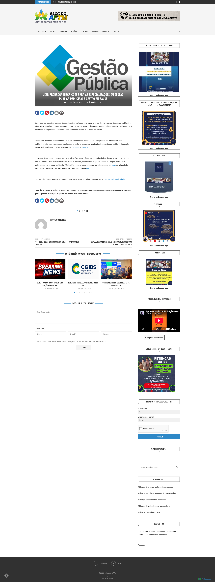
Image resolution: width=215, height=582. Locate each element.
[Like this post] (79, 211)
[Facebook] (176, 2)
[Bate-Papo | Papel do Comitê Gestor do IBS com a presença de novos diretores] (83, 269)
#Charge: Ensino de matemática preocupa (155, 487)
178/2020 (75, 147)
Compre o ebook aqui (154, 338)
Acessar (141, 545)
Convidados (41, 31)
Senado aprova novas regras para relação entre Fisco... (50, 284)
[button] (53, 2)
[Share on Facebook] (37, 113)
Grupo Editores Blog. (75, 102)
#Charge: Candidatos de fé (67, 2)
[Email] (179, 2)
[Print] (61, 113)
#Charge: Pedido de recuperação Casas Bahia (157, 493)
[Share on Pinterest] (47, 113)
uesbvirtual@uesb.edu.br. (115, 179)
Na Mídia (74, 31)
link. (88, 168)
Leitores (53, 31)
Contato (116, 31)
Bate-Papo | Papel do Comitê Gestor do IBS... (83, 284)
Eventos (105, 31)
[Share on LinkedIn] (52, 113)
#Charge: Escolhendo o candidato (152, 500)
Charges (63, 31)
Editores (84, 31)
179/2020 (85, 147)
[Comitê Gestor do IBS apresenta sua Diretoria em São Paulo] (116, 269)
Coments (40, 329)
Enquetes (95, 31)
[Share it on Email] (56, 113)
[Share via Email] (87, 211)
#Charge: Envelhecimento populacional (154, 506)
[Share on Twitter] (42, 113)
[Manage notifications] (6, 576)
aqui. (114, 165)
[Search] (179, 31)
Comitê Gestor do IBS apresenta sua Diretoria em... (116, 284)
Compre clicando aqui (159, 95)
